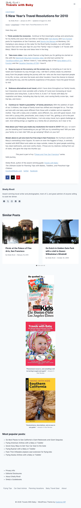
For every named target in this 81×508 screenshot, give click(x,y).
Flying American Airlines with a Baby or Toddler (24, 443)
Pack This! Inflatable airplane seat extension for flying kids (29, 452)
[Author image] (7, 21)
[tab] (36, 265)
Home (8, 24)
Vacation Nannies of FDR (29, 63)
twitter (26, 171)
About (64, 488)
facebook (34, 171)
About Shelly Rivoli (13, 476)
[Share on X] (13, 177)
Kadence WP (61, 502)
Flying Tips (7, 488)
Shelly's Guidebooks (14, 479)
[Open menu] (74, 4)
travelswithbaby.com (14, 171)
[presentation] (20, 232)
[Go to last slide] (5, 241)
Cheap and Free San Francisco (47, 154)
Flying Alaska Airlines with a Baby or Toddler (23, 455)
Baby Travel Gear (53, 488)
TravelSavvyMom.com (14, 61)
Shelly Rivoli (14, 21)
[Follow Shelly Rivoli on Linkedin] (15, 201)
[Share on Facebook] (7, 177)
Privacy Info (10, 470)
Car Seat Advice (20, 488)
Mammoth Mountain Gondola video (30, 58)
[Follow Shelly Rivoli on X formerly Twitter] (8, 201)
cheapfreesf (10, 12)
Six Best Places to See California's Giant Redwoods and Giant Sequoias (34, 440)
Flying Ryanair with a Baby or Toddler (20, 449)
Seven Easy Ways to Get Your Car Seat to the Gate (26, 446)
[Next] (75, 241)
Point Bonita (53, 39)
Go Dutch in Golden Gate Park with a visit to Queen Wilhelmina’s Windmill (60, 251)
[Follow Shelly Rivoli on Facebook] (4, 201)
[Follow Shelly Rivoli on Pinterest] (19, 201)
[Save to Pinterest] (18, 177)
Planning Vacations (36, 488)
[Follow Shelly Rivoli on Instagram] (11, 201)
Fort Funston (67, 39)
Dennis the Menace (48, 41)
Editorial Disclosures (14, 473)
